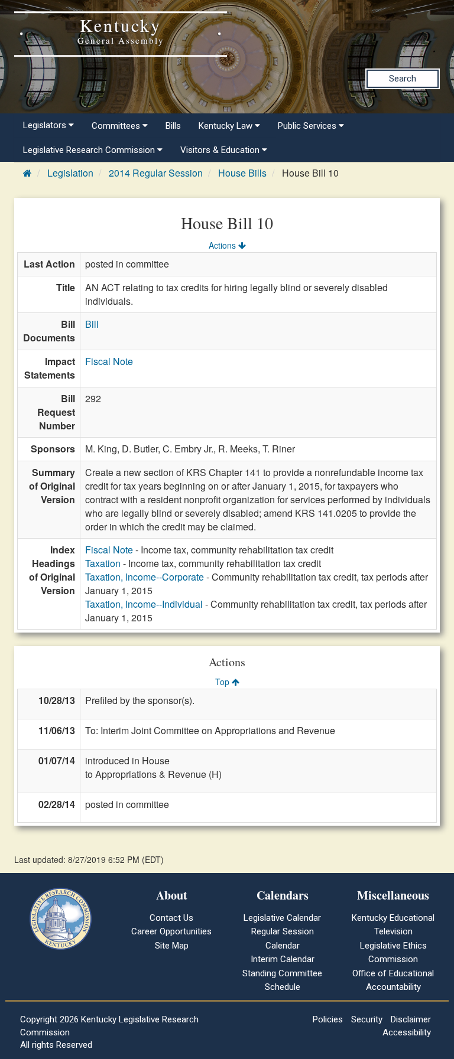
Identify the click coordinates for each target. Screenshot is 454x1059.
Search (402, 78)
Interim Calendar (282, 959)
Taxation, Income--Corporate (144, 577)
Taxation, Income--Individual (144, 604)
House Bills (242, 173)
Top (223, 681)
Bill (92, 324)
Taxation (103, 563)
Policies (328, 1019)
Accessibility (406, 1032)
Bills (173, 125)
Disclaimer (411, 1019)
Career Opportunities (171, 931)
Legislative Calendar (282, 918)
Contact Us (171, 918)
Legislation (70, 173)
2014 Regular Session (156, 173)
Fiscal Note (109, 361)
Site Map (172, 945)
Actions (223, 245)
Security (366, 1019)
